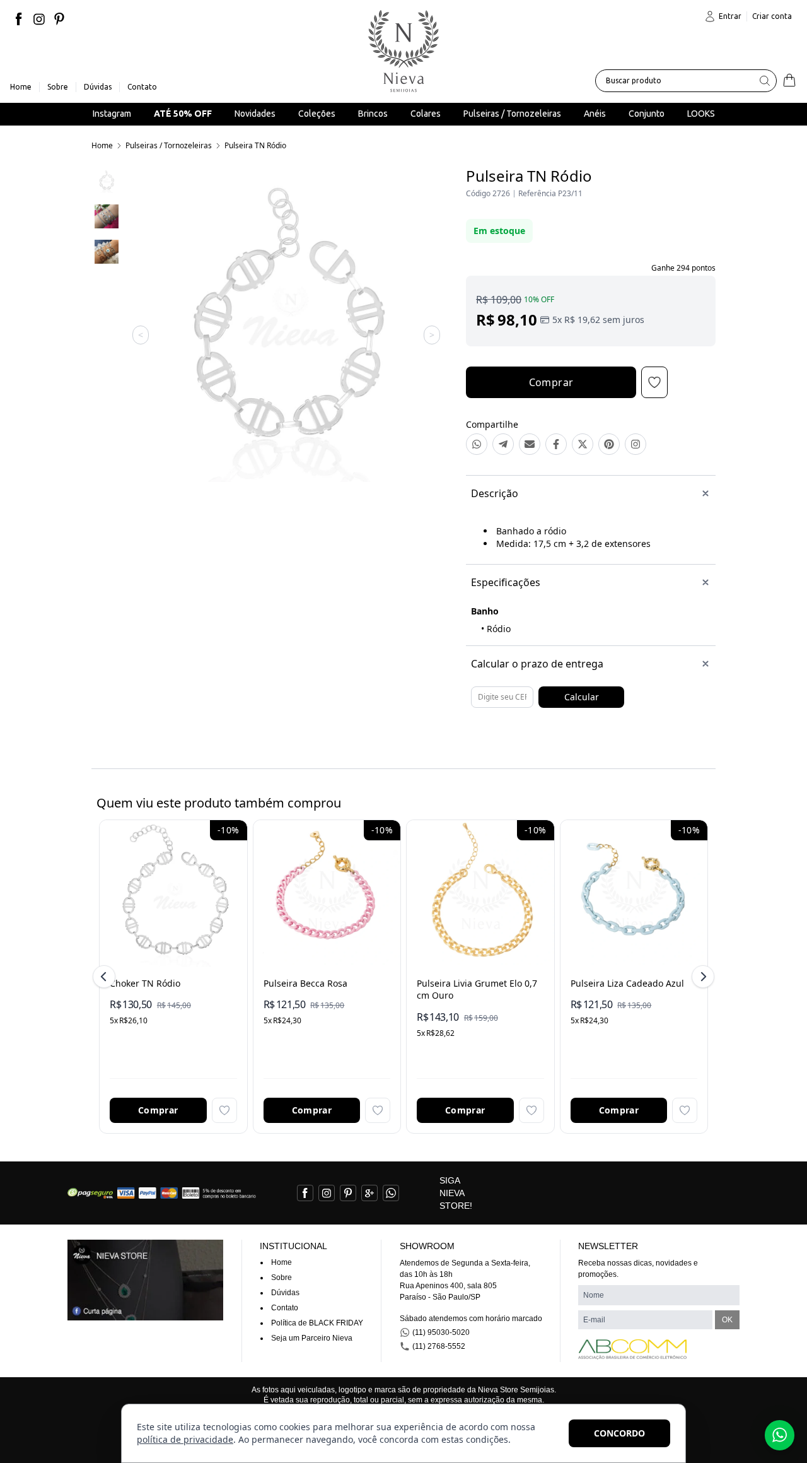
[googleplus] (369, 1193)
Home (102, 145)
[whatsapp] (390, 1193)
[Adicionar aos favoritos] (224, 1110)
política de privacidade (185, 1439)
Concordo (619, 1433)
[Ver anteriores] (105, 976)
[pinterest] (59, 19)
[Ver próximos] (701, 976)
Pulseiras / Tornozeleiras (168, 145)
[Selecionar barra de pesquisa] (764, 80)
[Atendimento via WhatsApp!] (779, 1435)
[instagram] (39, 19)
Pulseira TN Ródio (255, 145)
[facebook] (19, 19)
